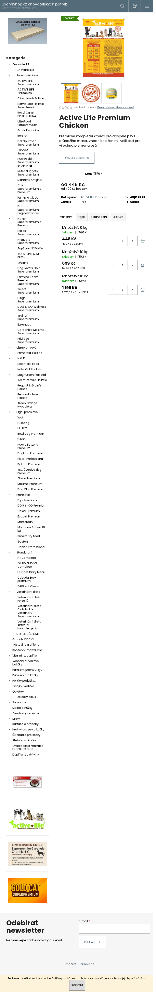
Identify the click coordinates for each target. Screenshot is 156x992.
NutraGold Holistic (29, 369)
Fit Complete (26, 558)
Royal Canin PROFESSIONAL (27, 114)
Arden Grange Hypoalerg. (27, 405)
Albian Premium (28, 478)
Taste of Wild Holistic (32, 380)
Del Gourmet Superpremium (28, 143)
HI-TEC (22, 428)
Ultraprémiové (26, 348)
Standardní (24, 552)
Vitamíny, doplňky (25, 656)
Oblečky (18, 692)
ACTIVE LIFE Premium (25, 91)
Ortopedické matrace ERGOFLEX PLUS (27, 747)
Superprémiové (27, 75)
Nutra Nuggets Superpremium (28, 173)
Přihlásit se (92, 942)
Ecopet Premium (29, 516)
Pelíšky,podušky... (24, 681)
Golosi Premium (28, 511)
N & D (21, 358)
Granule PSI (21, 64)
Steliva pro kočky (24, 740)
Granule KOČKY (23, 639)
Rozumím (77, 985)
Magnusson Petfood (31, 375)
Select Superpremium (28, 291)
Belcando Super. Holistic (28, 396)
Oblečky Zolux (26, 697)
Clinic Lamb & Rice (30, 98)
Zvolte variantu (77, 158)
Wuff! (21, 417)
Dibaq (21, 439)
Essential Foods (28, 364)
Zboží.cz (71, 964)
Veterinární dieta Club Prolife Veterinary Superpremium (29, 611)
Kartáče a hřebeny (25, 724)
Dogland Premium (30, 453)
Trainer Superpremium (28, 317)
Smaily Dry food (28, 536)
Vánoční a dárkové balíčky (25, 662)
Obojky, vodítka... (24, 686)
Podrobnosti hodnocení (115, 107)
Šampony (19, 702)
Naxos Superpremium (28, 232)
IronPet (22, 136)
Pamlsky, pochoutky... (27, 670)
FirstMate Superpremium (28, 241)
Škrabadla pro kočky (26, 735)
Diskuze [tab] (118, 217)
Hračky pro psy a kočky (28, 729)
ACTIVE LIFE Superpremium (28, 82)
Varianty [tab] (66, 217)
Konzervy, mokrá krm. (27, 650)
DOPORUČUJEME (27, 634)
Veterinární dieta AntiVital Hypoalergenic (29, 624)
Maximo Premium (29, 484)
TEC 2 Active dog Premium (29, 471)
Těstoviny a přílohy (25, 645)
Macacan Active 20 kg (31, 529)
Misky (16, 719)
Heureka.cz (86, 964)
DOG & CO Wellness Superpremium (31, 308)
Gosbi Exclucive (28, 130)
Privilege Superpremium (28, 340)
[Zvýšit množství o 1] (132, 241)
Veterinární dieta (28, 592)
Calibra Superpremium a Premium (29, 188)
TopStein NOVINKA (30, 248)
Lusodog (23, 423)
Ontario (22, 263)
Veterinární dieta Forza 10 (29, 599)
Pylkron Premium (29, 464)
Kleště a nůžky (22, 708)
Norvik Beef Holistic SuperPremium (30, 105)
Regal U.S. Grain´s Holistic (29, 387)
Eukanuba (24, 325)
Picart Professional (30, 459)
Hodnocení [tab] (99, 217)
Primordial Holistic (29, 353)
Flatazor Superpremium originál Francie (28, 209)
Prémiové (23, 495)
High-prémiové (27, 412)
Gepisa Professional (31, 547)
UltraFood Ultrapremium (27, 123)
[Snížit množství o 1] (113, 241)
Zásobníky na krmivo (26, 713)
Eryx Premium (27, 500)
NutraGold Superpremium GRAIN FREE (28, 162)
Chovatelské (25, 70)
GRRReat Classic (28, 586)
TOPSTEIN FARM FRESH (28, 255)
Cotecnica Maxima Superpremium (30, 331)
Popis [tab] (81, 217)
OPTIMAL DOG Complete (27, 565)
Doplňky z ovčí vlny (25, 755)
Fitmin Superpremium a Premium (29, 222)
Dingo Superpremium (28, 299)
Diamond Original (29, 180)
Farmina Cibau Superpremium (28, 199)
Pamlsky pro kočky (25, 675)
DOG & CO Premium (32, 505)
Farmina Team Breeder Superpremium (28, 280)
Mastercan (25, 522)
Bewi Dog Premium (30, 434)
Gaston (22, 542)
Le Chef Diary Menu (31, 572)
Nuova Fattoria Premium (27, 446)
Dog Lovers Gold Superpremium (28, 270)
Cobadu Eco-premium (26, 579)
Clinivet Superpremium (28, 151)
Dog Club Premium (30, 489)
